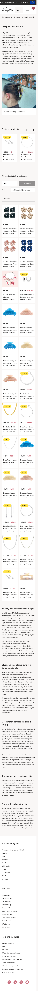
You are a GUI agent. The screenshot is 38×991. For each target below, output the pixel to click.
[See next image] (33, 130)
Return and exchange (9, 956)
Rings (3, 856)
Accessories (6, 872)
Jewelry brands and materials (12, 959)
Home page (6, 17)
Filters (5, 183)
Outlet (4, 876)
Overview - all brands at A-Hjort (25, 17)
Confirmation (6, 901)
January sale (6, 895)
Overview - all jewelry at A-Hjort (13, 850)
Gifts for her (6, 924)
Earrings (4, 853)
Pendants (5, 869)
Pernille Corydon (7, 648)
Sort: (3, 190)
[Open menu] (27, 9)
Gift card (5, 950)
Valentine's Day (7, 898)
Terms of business (8, 963)
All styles (5, 879)
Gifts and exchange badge (11, 953)
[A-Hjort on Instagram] (15, 982)
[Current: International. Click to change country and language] (32, 2)
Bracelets (5, 860)
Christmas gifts (7, 914)
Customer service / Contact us (12, 969)
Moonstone (17, 644)
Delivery (4, 946)
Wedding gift (6, 927)
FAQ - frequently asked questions (13, 966)
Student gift (6, 908)
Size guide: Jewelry (8, 972)
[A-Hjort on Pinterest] (21, 982)
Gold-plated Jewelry (9, 918)
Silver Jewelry (6, 921)
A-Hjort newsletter (8, 943)
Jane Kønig (27, 646)
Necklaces (5, 863)
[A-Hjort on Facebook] (9, 982)
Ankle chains (6, 866)
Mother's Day (6, 905)
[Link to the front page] (7, 10)
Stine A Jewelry (16, 646)
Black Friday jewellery (9, 911)
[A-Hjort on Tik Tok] (27, 982)
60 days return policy (27, 3)
